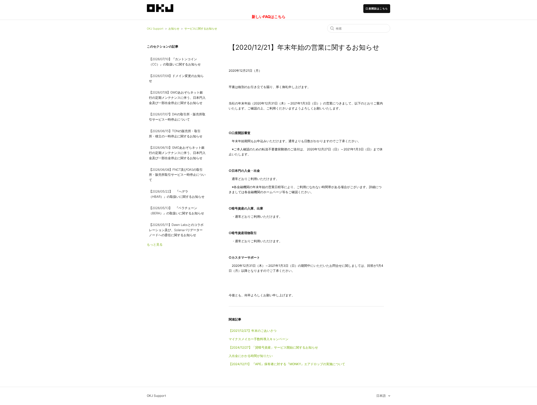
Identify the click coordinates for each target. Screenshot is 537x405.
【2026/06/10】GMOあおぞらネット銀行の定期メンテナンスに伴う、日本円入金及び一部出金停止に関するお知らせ (177, 153)
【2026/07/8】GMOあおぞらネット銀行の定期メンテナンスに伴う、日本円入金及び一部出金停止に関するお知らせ (177, 97)
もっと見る (155, 244)
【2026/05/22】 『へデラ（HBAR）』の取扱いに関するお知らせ (177, 194)
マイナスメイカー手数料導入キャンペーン (258, 339)
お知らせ (173, 28)
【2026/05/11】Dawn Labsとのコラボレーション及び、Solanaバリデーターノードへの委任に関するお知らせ (176, 230)
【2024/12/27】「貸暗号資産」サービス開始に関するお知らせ (273, 347)
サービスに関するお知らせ (200, 28)
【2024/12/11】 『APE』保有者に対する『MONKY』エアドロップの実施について (287, 364)
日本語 (381, 396)
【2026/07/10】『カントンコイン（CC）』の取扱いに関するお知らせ (175, 61)
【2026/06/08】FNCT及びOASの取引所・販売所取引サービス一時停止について (177, 175)
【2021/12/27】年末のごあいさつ (252, 331)
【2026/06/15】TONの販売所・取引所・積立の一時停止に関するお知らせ (175, 133)
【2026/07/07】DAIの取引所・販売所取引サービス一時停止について (177, 116)
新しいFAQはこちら (268, 16)
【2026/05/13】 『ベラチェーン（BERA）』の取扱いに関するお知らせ (176, 210)
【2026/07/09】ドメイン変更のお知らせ (176, 78)
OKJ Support (155, 28)
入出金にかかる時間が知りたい (251, 356)
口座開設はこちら (377, 8)
